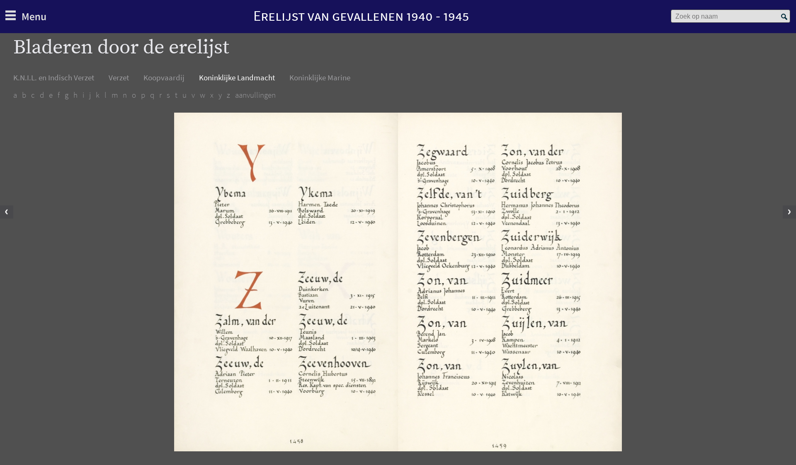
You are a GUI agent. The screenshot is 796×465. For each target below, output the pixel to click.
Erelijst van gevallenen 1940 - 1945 (361, 15)
